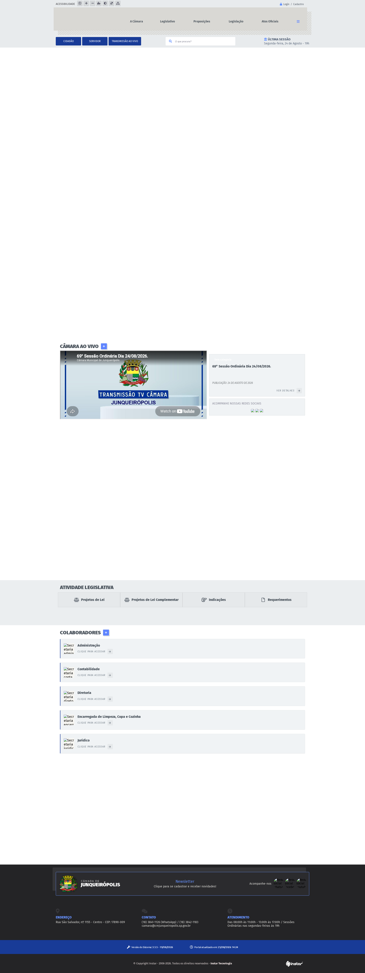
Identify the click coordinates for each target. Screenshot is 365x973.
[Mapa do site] (118, 3)
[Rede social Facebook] (290, 887)
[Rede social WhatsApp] (279, 887)
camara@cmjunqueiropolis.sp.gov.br (166, 926)
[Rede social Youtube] (301, 887)
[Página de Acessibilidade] (80, 3)
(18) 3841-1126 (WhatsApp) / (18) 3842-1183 (170, 922)
